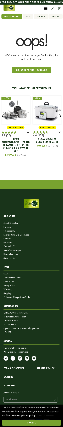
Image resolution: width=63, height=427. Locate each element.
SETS (28, 16)
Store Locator (10, 258)
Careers (8, 377)
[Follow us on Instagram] (20, 358)
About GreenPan (11, 223)
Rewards (7, 239)
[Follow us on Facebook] (13, 358)
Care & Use (9, 282)
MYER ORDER (10, 324)
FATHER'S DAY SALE (11, 16)
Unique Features (11, 254)
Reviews (7, 227)
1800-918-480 (11, 321)
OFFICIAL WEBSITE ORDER (16, 313)
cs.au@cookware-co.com (15, 317)
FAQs (6, 267)
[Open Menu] (46, 8)
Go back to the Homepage (31, 70)
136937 (7, 332)
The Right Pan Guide (13, 278)
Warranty (8, 289)
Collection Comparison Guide (17, 297)
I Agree (31, 422)
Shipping (7, 293)
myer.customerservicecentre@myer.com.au (23, 328)
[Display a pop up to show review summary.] (28, 133)
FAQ (6, 274)
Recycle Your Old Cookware (16, 235)
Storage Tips (9, 285)
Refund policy (45, 368)
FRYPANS (55, 16)
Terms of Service (14, 368)
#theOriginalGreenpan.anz (16, 352)
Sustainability (9, 231)
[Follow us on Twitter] (6, 358)
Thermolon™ (9, 246)
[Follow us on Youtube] (34, 358)
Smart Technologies (12, 250)
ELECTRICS (41, 16)
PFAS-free (8, 243)
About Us (9, 216)
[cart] (58, 8)
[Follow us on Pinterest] (27, 358)
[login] (52, 8)
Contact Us (11, 306)
